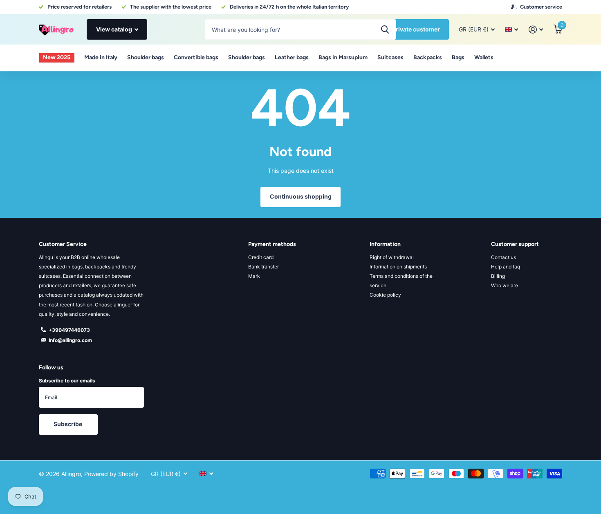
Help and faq (505, 267)
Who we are (504, 285)
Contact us (503, 257)
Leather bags (292, 57)
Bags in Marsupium (343, 57)
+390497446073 (69, 330)
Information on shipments (398, 267)
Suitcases (390, 57)
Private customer (416, 29)
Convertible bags (196, 57)
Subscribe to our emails (67, 381)
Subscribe (68, 423)
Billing (498, 276)
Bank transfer (263, 267)
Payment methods (272, 244)
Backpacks (427, 57)
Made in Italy (100, 57)
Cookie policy (385, 295)
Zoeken (385, 29)
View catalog (114, 29)
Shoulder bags (145, 57)
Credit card (261, 257)
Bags (458, 57)
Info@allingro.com (70, 340)
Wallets (483, 57)
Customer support (515, 244)
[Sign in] (535, 29)
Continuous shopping (301, 196)
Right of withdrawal (392, 257)
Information (385, 244)
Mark (254, 276)
